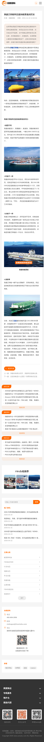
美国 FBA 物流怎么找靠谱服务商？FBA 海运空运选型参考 (23, 429)
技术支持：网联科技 (30, 733)
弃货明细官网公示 (11, 403)
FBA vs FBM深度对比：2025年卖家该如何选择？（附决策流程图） (23, 445)
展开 (22, 598)
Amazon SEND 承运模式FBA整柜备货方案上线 (21, 397)
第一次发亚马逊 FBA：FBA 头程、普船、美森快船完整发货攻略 (23, 400)
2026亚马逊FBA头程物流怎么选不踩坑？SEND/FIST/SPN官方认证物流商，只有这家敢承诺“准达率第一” (23, 391)
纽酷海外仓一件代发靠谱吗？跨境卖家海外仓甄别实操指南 (23, 394)
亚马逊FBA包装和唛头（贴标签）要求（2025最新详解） (23, 442)
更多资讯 (22, 433)
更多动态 (22, 459)
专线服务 (7, 693)
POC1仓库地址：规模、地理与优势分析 (19, 451)
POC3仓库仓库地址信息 (13, 455)
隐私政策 (19, 733)
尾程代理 (7, 703)
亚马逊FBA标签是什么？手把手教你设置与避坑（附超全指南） (23, 448)
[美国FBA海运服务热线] (38, 3)
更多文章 (22, 407)
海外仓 (6, 698)
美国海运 (7, 688)
